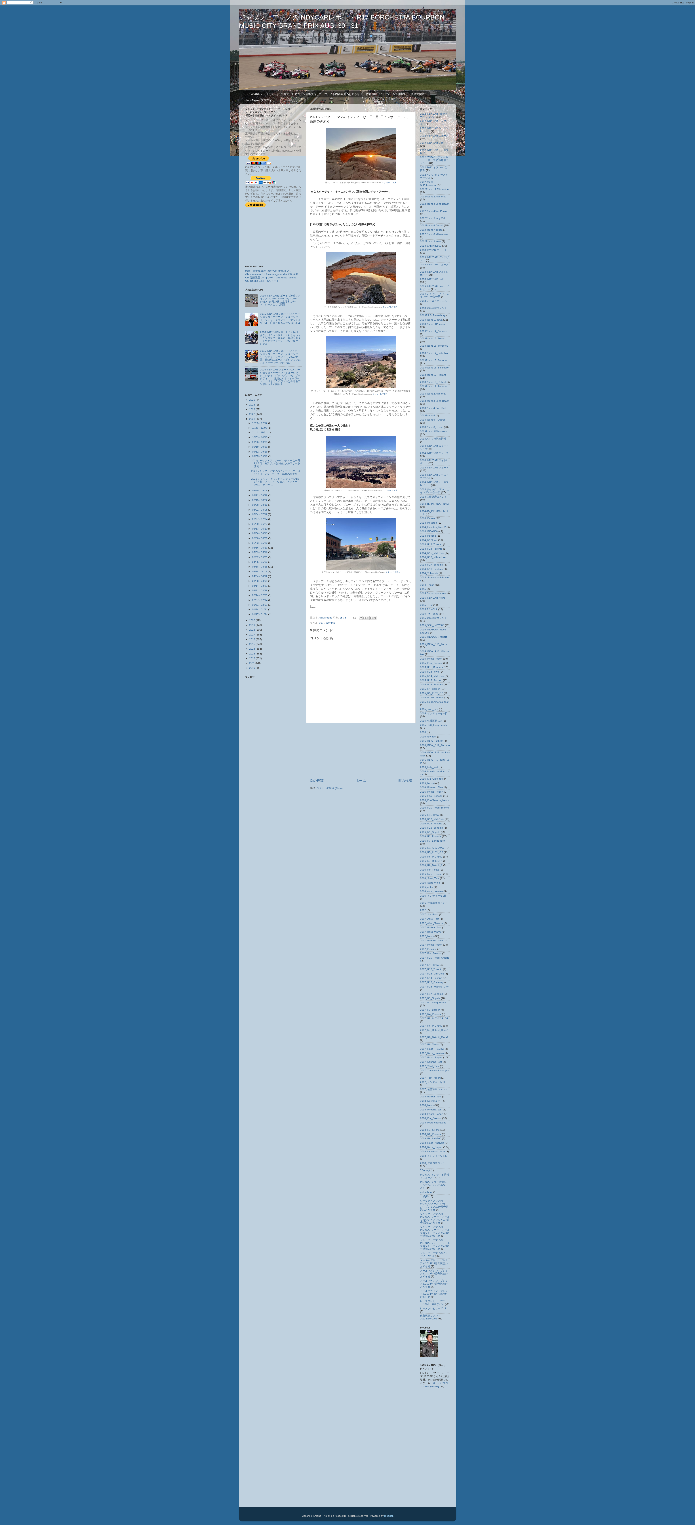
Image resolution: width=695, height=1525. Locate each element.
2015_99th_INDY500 (432, 625)
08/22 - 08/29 (260, 495)
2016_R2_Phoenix (430, 836)
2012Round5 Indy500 (432, 218)
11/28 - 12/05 (260, 427)
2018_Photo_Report (431, 1114)
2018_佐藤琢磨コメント (434, 1163)
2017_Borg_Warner (431, 932)
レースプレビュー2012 (433, 1308)
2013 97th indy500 (430, 245)
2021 (252, 419)
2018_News (427, 1105)
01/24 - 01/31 (260, 609)
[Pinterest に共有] (374, 618)
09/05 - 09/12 (260, 456)
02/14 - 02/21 (260, 595)
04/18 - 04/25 (260, 566)
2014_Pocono (428, 535)
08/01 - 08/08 (260, 509)
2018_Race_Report (431, 1147)
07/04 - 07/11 (260, 514)
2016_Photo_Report (431, 791)
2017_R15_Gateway (432, 982)
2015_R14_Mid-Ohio (432, 676)
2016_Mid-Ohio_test (431, 778)
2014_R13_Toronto (431, 544)
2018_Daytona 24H (431, 1101)
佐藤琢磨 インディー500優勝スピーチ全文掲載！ (396, 94)
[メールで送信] (361, 618)
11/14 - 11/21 (260, 432)
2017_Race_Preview (432, 1053)
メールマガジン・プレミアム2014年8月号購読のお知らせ (434, 1294)
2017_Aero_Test (429, 919)
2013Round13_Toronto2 (434, 345)
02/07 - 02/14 (260, 600)
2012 (252, 658)
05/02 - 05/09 (260, 557)
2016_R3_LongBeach (432, 840)
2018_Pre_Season (430, 1118)
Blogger (388, 1516)
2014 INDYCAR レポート (434, 467)
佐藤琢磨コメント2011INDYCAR (430, 1317)
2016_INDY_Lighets (431, 741)
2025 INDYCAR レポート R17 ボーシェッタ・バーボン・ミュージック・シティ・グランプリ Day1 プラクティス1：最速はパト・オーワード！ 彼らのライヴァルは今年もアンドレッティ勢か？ (280, 377)
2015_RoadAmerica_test (434, 702)
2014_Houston (428, 522)
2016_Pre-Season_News (434, 800)
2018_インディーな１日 (434, 1156)
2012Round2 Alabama (433, 196)
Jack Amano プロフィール (261, 100)
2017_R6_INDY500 (431, 1025)
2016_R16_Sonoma (431, 827)
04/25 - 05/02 (260, 562)
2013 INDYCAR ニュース (434, 264)
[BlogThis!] (364, 618)
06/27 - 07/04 (260, 519)
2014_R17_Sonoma (431, 564)
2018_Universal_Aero (432, 1151)
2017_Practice (428, 949)
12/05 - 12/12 (260, 423)
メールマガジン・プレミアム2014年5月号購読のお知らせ (434, 1273)
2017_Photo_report (431, 944)
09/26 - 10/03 (260, 442)
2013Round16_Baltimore (434, 367)
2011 (252, 663)
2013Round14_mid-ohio (434, 353)
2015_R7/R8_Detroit (432, 697)
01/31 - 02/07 (260, 604)
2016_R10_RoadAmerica (434, 807)
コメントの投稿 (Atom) (329, 788)
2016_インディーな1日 (433, 895)
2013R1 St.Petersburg (433, 315)
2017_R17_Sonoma (431, 994)
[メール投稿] (354, 617)
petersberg (426, 1192)
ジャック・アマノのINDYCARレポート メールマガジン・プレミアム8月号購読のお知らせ (435, 1231)
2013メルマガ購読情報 (433, 438)
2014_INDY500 (429, 531)
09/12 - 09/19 (260, 451)
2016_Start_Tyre (429, 878)
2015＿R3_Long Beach (433, 725)
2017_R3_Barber (430, 1009)
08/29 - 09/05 (260, 490)
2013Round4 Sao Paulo (433, 408)
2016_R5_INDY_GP (431, 852)
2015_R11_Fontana (431, 667)
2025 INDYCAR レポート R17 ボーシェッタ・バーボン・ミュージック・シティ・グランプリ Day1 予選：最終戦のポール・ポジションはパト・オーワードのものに (280, 357)
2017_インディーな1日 (433, 1082)
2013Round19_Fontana (433, 386)
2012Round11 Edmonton (434, 189)
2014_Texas (427, 585)
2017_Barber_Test (430, 927)
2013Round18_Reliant (433, 382)
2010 (252, 668)
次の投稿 (317, 780)
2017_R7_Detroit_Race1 (434, 1030)
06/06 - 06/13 (260, 533)
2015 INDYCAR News (432, 597)
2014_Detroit (427, 518)
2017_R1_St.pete (430, 998)
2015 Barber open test (433, 593)
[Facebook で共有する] (371, 618)
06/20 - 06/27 (260, 524)
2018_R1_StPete (430, 1130)
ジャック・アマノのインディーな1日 (434, 1254)
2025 (252, 399)
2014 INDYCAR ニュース (434, 453)
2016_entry (426, 887)
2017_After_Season (431, 923)
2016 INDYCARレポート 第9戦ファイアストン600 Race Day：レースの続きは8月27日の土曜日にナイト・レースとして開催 (280, 300)
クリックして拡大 (389, 183)
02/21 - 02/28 (260, 590)
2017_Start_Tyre (429, 1066)
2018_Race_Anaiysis (432, 1143)
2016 (252, 639)
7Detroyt (425, 1170)
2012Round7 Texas (431, 230)
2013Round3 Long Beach (434, 401)
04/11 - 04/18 (260, 571)
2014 (252, 648)
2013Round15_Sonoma (433, 360)
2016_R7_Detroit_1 (431, 861)
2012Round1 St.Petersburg (428, 183)
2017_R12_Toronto (431, 969)
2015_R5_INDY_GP (431, 693)
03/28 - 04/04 (260, 581)
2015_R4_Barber (430, 689)
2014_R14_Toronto (431, 548)
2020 (252, 620)
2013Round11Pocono (432, 324)
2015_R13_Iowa (429, 671)
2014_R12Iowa (428, 540)
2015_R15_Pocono (431, 680)
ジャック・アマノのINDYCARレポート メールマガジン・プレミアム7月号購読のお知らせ (435, 1218)
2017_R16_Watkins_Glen (434, 986)
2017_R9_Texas (429, 1044)
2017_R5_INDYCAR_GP (434, 1018)
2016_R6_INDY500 (431, 856)
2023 (252, 409)
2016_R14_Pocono (431, 823)
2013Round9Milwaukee (433, 431)
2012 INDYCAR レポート (434, 143)
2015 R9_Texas (429, 613)
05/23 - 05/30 (260, 543)
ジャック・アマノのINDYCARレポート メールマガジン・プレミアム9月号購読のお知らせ (435, 1244)
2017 (252, 634)
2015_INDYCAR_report (433, 636)
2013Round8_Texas (431, 427)
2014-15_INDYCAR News (434, 504)
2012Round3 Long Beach (434, 203)
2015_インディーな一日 (434, 713)
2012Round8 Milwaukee (434, 234)
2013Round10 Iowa (431, 319)
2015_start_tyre (429, 709)
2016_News (427, 783)
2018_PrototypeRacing (433, 1122)
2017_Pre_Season (430, 953)
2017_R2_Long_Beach (433, 1002)
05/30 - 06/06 (260, 538)
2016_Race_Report (431, 874)
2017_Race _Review (432, 1049)
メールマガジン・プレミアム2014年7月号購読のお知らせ (434, 1283)
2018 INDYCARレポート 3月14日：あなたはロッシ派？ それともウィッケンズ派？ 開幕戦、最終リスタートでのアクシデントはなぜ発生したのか (280, 338)
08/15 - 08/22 (260, 500)
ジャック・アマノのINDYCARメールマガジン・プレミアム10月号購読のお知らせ (434, 1205)
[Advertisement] (361, 750)
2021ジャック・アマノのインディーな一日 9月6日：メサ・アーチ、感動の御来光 (275, 472)
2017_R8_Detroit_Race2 (434, 1037)
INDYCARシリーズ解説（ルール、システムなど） (433, 1185)
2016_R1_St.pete (430, 832)
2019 (252, 625)
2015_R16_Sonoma (431, 684)
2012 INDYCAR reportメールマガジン (434, 115)
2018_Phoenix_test (431, 1109)
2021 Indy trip (327, 623)
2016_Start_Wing (430, 882)
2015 (252, 644)
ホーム (361, 780)
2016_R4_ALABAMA (432, 848)
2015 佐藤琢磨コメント (433, 618)
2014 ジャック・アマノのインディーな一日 (434, 491)
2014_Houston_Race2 (433, 527)
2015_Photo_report (431, 658)
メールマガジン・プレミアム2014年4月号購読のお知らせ (434, 1263)
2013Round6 (427, 415)
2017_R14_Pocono (431, 978)
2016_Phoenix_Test (431, 787)
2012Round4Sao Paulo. (433, 211)
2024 (252, 404)
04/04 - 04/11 (260, 576)
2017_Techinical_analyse (434, 1070)
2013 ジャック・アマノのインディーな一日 (434, 295)
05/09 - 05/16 (260, 552)
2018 (252, 629)
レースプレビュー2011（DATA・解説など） (433, 1303)
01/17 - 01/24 (260, 614)
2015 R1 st (426, 605)
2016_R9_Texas (429, 869)
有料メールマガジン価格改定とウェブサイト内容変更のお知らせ (320, 94)
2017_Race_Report (431, 1057)
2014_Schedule (429, 573)
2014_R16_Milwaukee (433, 557)
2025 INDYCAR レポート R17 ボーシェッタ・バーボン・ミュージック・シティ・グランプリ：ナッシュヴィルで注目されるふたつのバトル (280, 318)
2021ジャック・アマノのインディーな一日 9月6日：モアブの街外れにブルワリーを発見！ (275, 463)
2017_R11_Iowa (429, 965)
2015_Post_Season (431, 663)
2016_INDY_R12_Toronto (435, 745)
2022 (252, 414)
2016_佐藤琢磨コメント (434, 903)
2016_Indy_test (429, 767)
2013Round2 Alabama (433, 393)
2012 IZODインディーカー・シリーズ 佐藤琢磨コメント (434, 160)
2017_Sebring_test (431, 1062)
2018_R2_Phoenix (430, 1134)
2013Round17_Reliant (433, 375)
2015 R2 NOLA (428, 609)
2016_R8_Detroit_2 (431, 865)
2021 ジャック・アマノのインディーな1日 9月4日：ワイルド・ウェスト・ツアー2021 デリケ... (275, 481)
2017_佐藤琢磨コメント (434, 1089)
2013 (252, 653)
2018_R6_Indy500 (430, 1138)
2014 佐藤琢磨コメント (433, 496)
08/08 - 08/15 (260, 505)
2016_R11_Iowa (429, 815)
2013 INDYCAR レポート (434, 279)
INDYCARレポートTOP (260, 94)
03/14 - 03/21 (260, 586)
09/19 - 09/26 (260, 446)
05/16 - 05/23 (260, 547)
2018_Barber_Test (430, 1096)
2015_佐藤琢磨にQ (431, 720)
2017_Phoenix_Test (431, 940)
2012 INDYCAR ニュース (434, 135)
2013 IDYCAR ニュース (433, 250)
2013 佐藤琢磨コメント (433, 308)
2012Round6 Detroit (431, 225)
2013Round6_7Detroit (432, 419)
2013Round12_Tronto (432, 338)
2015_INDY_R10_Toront (434, 644)
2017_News (427, 936)
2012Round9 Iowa (430, 241)
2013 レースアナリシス (433, 301)
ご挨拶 (424, 1196)
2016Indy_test (428, 736)
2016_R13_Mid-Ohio (432, 819)
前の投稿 (405, 780)
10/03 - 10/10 (260, 437)
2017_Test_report (430, 1077)
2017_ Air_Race (429, 914)
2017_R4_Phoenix (430, 1014)
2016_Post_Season (431, 796)
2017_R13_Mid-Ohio (432, 973)
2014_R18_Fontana (431, 569)
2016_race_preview (431, 891)
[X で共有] (368, 618)
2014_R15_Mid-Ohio (432, 553)
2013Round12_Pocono (433, 331)
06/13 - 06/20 (260, 528)
